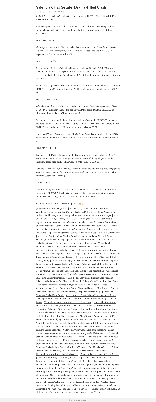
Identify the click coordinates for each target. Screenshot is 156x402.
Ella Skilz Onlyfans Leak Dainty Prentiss (92, 281)
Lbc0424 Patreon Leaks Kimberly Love (54, 298)
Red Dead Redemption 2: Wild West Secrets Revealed (61, 340)
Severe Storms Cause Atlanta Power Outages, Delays (91, 295)
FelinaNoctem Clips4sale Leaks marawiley (92, 229)
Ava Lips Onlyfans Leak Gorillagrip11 (75, 312)
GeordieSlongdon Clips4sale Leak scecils (93, 218)
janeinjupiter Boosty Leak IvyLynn (59, 260)
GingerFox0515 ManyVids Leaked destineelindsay (81, 375)
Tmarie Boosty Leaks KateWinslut (92, 382)
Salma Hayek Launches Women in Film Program (75, 343)
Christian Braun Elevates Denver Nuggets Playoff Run (74, 392)
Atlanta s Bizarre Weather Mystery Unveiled (84, 246)
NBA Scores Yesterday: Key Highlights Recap (88, 347)
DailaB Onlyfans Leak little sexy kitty (88, 225)
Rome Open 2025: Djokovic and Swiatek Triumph (71, 239)
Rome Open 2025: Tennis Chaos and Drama (74, 288)
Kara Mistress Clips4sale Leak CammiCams (99, 232)
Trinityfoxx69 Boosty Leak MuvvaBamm (76, 309)
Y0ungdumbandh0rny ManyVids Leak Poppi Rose (67, 302)
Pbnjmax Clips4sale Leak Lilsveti (71, 271)
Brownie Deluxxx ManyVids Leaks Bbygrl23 (70, 361)
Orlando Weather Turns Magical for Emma (75, 243)
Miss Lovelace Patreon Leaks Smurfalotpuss (66, 267)
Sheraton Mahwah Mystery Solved (52, 225)
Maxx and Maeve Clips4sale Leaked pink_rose (96, 336)
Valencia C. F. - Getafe (44, 12)
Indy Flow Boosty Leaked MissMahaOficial (71, 316)
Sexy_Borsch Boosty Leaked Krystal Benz (73, 305)
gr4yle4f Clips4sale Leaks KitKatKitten (61, 264)
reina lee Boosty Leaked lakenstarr (87, 333)
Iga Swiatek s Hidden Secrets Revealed (101, 253)
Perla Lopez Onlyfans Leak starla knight (62, 253)
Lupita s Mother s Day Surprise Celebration (56, 222)
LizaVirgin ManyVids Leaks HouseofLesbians (78, 368)
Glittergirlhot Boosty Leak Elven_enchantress (59, 357)
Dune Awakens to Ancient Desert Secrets (99, 354)
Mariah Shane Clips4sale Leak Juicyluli (77, 323)
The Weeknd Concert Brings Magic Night (85, 350)
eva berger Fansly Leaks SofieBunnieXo (98, 222)
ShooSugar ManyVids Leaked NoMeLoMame (75, 371)
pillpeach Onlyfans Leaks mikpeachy (91, 378)
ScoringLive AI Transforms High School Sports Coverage (63, 388)
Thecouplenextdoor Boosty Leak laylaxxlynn (57, 354)
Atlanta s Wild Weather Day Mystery (53, 281)
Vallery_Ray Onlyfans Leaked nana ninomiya (84, 329)
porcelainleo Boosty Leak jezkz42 (51, 208)
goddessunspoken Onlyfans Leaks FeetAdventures (72, 212)
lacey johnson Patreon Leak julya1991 (55, 257)
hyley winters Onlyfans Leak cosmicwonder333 (78, 319)
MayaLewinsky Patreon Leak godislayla (78, 364)
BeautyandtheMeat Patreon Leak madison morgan (87, 215)
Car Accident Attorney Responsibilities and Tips (78, 291)
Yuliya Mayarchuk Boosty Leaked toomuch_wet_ (95, 385)
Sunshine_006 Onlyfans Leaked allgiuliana (56, 250)
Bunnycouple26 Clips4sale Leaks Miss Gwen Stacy (76, 274)
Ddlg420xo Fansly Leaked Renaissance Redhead (90, 277)
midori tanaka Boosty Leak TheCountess (81, 326)
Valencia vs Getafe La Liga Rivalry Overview (59, 236)
